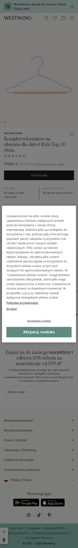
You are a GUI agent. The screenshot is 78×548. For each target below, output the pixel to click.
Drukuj (11, 309)
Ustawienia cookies (39, 320)
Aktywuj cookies (39, 332)
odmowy (28, 293)
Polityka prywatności (22, 303)
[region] (39, 274)
